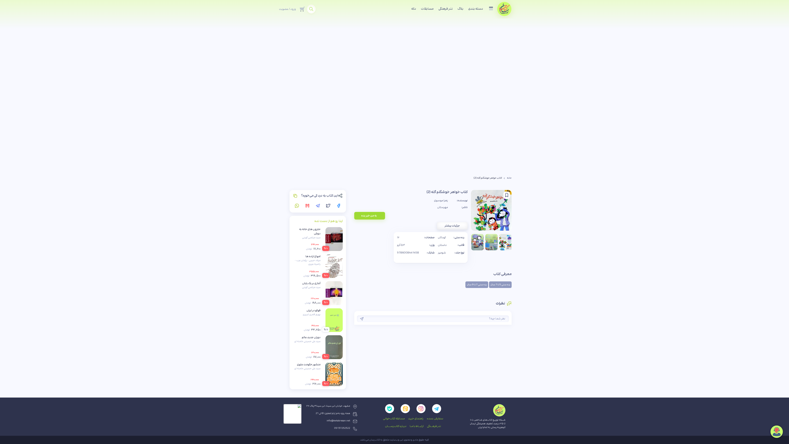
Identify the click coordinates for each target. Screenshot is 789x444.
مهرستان (442, 207)
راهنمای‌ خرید (415, 418)
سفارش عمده (435, 418)
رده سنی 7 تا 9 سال (477, 284)
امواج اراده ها (313, 256)
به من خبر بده (369, 215)
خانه (509, 178)
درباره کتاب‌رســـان (395, 426)
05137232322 (342, 428)
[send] (362, 319)
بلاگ (460, 9)
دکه (413, 9)
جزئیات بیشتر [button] (452, 226)
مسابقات (427, 9)
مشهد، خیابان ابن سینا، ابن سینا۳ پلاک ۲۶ (328, 406)
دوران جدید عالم (311, 337)
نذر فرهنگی (445, 9)
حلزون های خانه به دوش (310, 231)
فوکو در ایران (314, 310)
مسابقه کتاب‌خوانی (394, 418)
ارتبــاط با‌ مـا (417, 426)
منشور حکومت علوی (309, 364)
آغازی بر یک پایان (311, 283)
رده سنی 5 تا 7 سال (500, 284)
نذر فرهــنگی (434, 426)
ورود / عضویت (287, 9)
